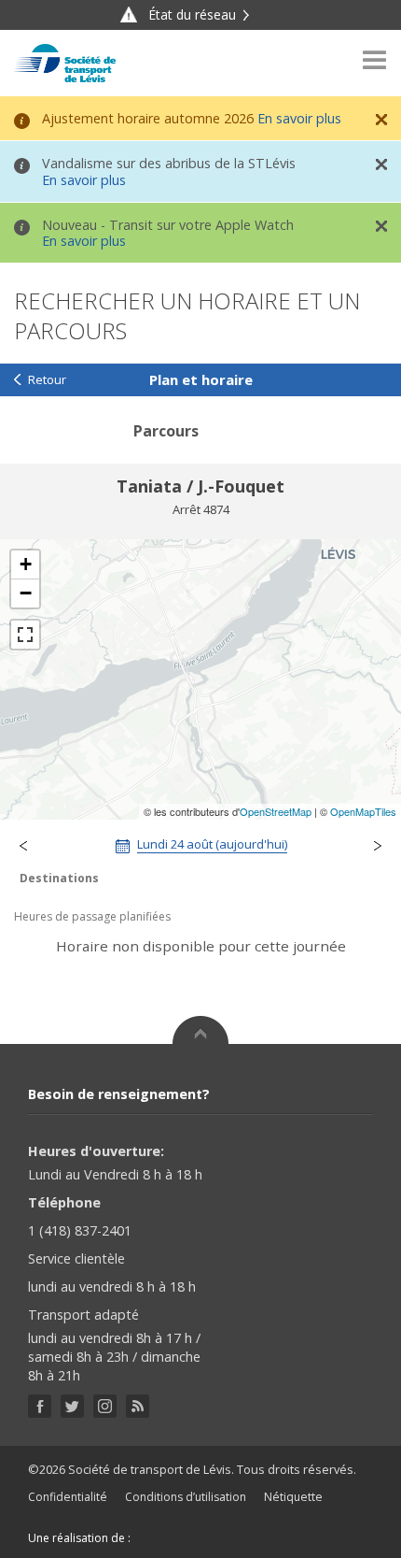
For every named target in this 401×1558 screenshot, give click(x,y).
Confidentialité (67, 1497)
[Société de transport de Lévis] (65, 63)
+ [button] (26, 564)
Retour (47, 380)
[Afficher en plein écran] (25, 635)
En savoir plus (299, 118)
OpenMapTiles (363, 811)
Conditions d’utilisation (185, 1497)
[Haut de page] (200, 1030)
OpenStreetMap (275, 811)
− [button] (26, 593)
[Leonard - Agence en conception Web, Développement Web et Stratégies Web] (171, 1538)
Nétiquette (293, 1497)
